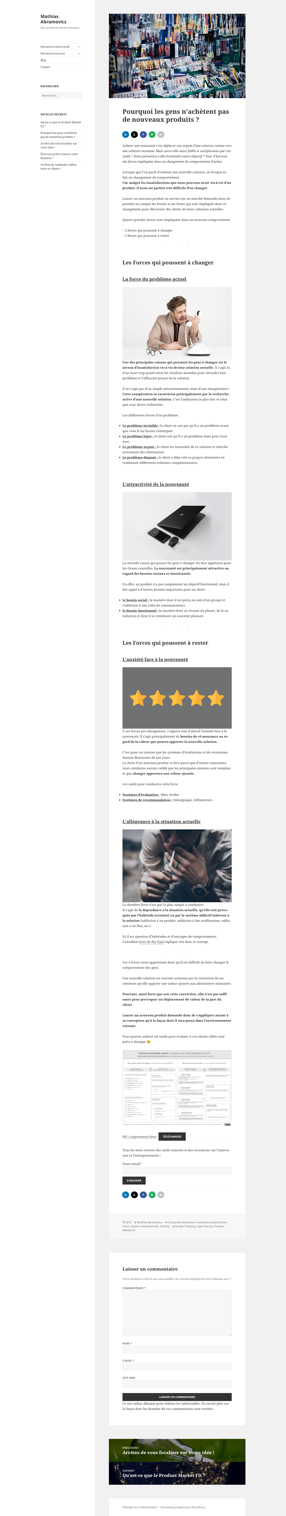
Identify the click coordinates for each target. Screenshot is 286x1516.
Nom (127, 1343)
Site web (128, 1378)
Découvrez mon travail (55, 46)
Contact (45, 67)
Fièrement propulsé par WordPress (182, 1507)
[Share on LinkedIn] (125, 134)
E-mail (128, 1360)
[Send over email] (152, 134)
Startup (164, 1226)
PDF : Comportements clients (139, 1136)
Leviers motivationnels (145, 1226)
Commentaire (134, 1288)
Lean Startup (205, 1226)
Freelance (203, 1222)
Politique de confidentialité (139, 1507)
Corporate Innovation (181, 1222)
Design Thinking (185, 1226)
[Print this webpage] (161, 134)
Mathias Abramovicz (53, 19)
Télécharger (172, 1136)
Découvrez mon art (53, 53)
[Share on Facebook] (143, 134)
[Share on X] (134, 134)
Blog (43, 60)
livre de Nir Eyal (151, 942)
